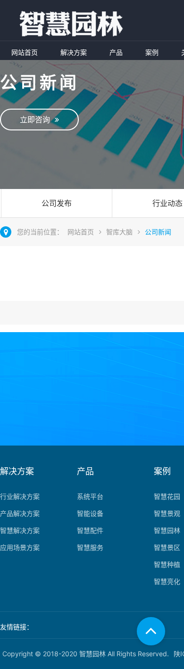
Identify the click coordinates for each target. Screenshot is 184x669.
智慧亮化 (167, 581)
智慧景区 (167, 547)
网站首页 (24, 52)
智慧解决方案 (20, 530)
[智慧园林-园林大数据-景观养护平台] (64, 24)
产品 (116, 52)
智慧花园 (167, 496)
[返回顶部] (151, 631)
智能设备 (90, 513)
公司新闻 (158, 232)
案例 (152, 52)
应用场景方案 (20, 547)
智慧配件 (90, 530)
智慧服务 (90, 547)
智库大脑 (119, 232)
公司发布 (57, 203)
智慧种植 (167, 564)
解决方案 (73, 52)
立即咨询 (37, 119)
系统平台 (90, 496)
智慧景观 (167, 513)
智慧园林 (167, 530)
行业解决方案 (20, 496)
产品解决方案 (20, 513)
